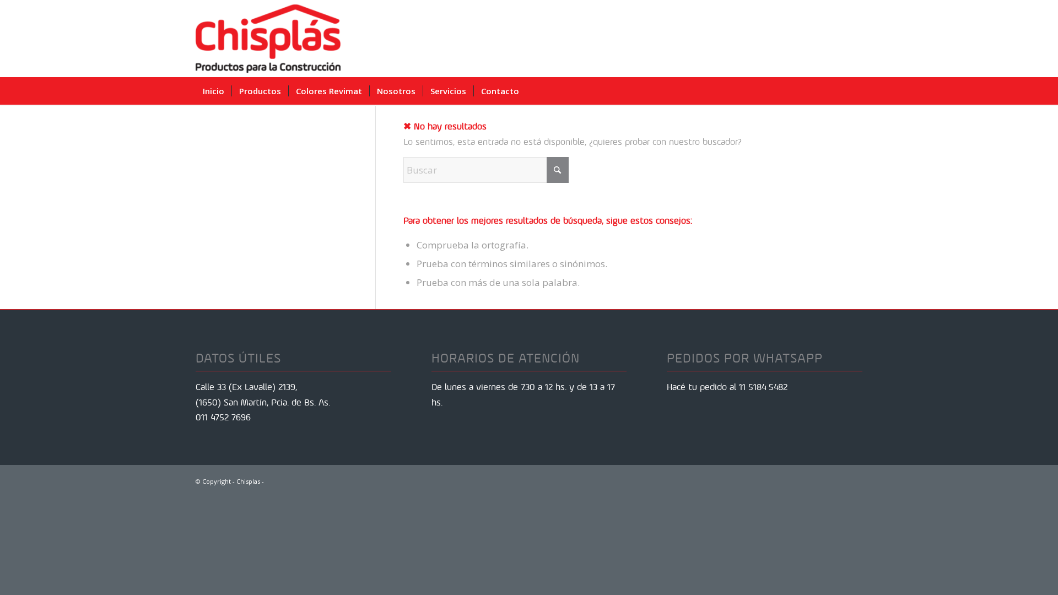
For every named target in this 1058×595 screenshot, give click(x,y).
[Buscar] (854, 91)
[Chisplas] (268, 38)
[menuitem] (213, 91)
